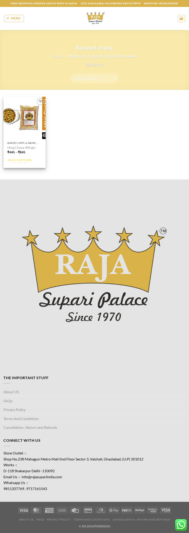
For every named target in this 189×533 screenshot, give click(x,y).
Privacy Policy (14, 409)
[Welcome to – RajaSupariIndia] (94, 18)
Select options (20, 159)
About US (11, 392)
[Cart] (181, 18)
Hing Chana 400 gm (21, 147)
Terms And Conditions (21, 418)
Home (57, 56)
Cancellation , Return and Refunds (30, 427)
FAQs (7, 401)
